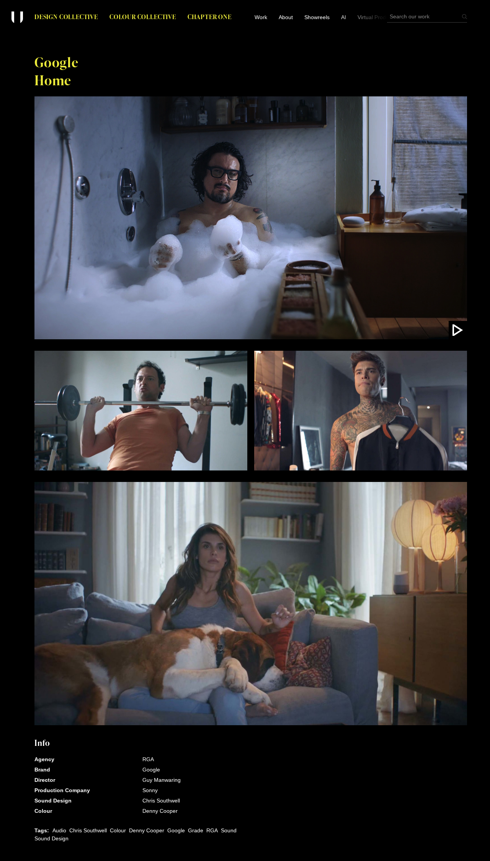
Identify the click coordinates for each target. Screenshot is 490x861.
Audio (59, 830)
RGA (212, 830)
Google (176, 830)
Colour (118, 830)
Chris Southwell (88, 830)
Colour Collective (142, 16)
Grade (195, 830)
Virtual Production (379, 17)
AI (343, 17)
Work (261, 17)
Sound (229, 830)
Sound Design (51, 838)
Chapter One (210, 16)
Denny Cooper (146, 830)
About (286, 17)
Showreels (317, 17)
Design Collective (66, 16)
